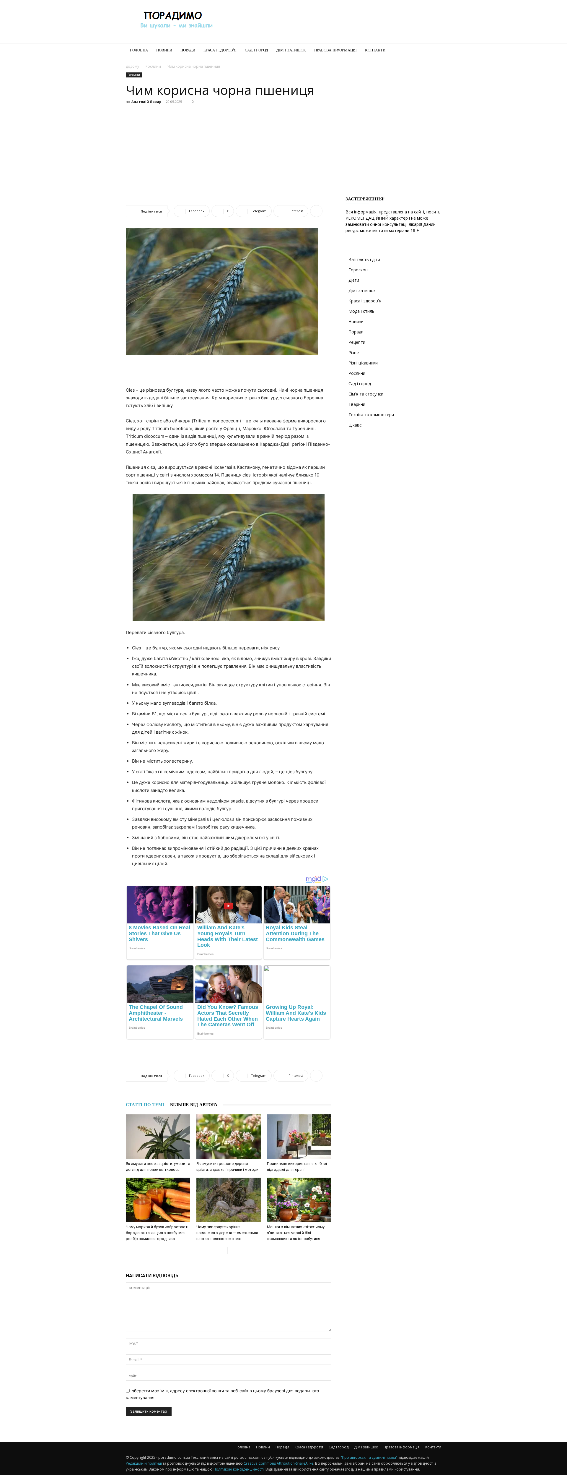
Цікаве (355, 425)
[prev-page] (223, 1250)
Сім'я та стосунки (365, 394)
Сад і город (256, 50)
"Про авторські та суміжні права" (368, 1457)
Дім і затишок (291, 50)
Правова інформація (335, 50)
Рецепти (356, 342)
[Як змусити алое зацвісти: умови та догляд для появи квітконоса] (158, 1136)
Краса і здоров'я (364, 301)
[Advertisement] (333, 21)
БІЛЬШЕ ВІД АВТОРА (193, 1104)
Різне (353, 352)
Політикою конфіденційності (239, 1469)
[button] (434, 51)
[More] (316, 211)
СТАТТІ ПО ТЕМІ (145, 1104)
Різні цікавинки (363, 363)
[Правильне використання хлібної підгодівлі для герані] (299, 1136)
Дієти (353, 280)
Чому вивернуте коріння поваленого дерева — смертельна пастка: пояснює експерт (227, 1233)
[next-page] (232, 1250)
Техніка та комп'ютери (371, 414)
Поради (187, 50)
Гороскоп (358, 270)
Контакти (375, 50)
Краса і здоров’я (220, 50)
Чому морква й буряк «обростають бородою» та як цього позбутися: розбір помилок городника (158, 1233)
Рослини (153, 66)
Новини (164, 50)
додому (132, 66)
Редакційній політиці (144, 1463)
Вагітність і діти (364, 259)
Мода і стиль (361, 311)
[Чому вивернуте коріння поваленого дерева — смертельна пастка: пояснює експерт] (228, 1200)
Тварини (356, 404)
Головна (139, 50)
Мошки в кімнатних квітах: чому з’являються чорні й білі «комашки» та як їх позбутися (296, 1233)
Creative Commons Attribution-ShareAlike (278, 1463)
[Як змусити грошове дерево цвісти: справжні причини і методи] (228, 1136)
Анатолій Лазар (146, 101)
